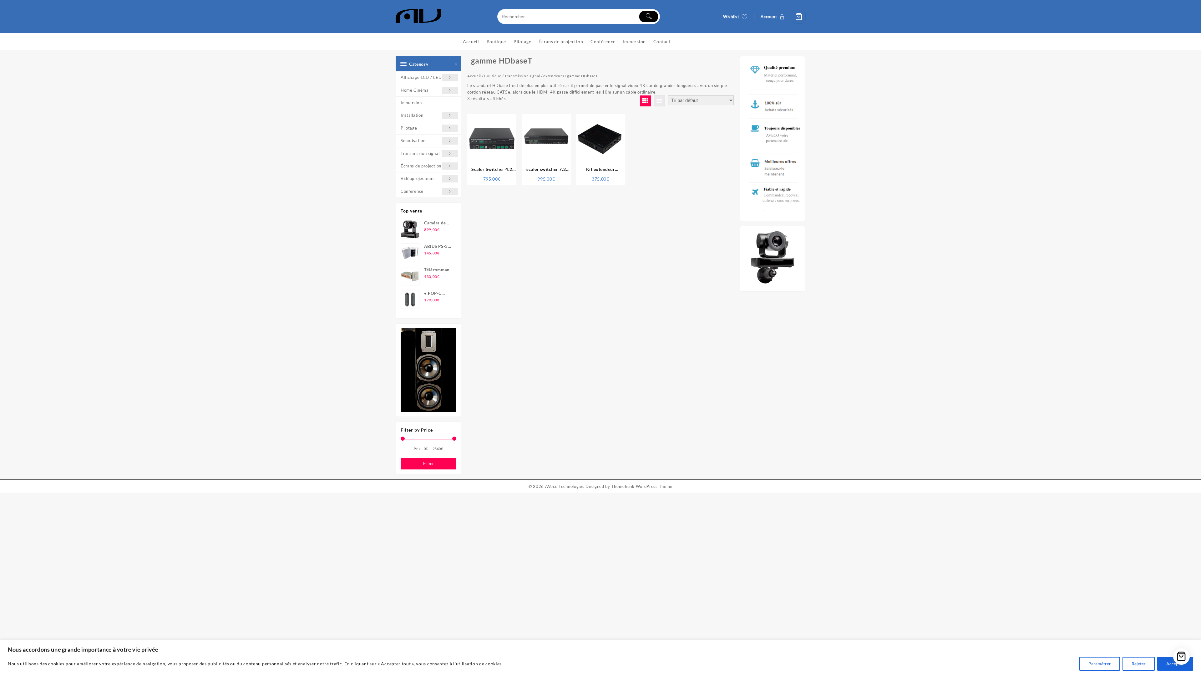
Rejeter (1139, 663)
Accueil (474, 76)
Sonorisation (413, 140)
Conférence (412, 191)
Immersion (411, 102)
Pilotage (409, 128)
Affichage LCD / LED (421, 77)
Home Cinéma (415, 90)
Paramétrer (1099, 663)
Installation (412, 115)
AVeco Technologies (565, 486)
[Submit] (648, 16)
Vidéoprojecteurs (418, 178)
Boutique (492, 76)
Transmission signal (420, 153)
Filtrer (428, 463)
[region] (600, 658)
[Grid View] (645, 100)
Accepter (1175, 663)
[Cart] (799, 16)
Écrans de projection (421, 165)
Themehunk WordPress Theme (642, 486)
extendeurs (553, 76)
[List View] (659, 100)
